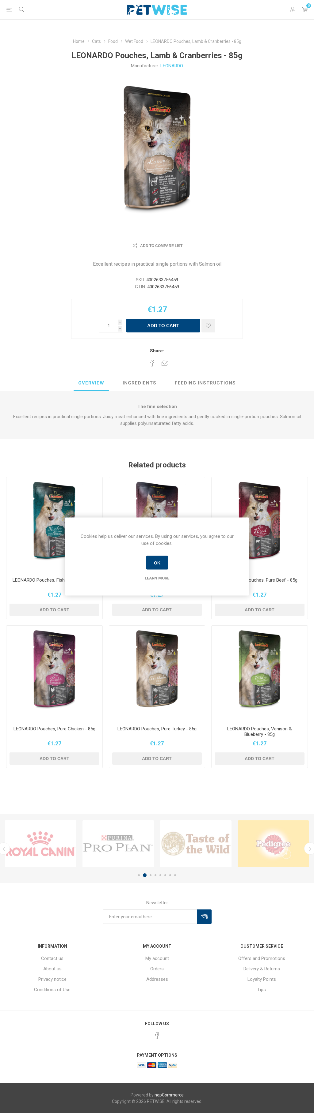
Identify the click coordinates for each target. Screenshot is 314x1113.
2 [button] (144, 875)
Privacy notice (52, 979)
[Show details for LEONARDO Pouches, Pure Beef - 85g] (260, 525)
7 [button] (170, 875)
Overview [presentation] (91, 383)
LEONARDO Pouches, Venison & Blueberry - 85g (259, 731)
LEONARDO (171, 66)
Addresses (157, 979)
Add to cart (163, 325)
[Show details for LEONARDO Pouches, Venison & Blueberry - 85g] (260, 673)
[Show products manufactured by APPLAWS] (118, 844)
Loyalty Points (261, 979)
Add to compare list (161, 246)
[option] (40, 844)
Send (204, 916)
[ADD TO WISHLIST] (208, 325)
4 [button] (155, 875)
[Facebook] (157, 1035)
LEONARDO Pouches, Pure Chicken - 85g (54, 729)
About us (52, 969)
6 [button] (165, 875)
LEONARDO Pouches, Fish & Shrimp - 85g (54, 580)
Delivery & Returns (261, 969)
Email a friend (165, 363)
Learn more (157, 578)
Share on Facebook (152, 363)
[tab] (91, 383)
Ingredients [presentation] (139, 383)
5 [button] (160, 875)
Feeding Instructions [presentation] (205, 383)
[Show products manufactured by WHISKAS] (273, 844)
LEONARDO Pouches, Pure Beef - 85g (259, 580)
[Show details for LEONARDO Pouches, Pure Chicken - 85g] (54, 673)
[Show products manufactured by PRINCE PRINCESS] (40, 844)
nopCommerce (169, 1094)
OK (157, 562)
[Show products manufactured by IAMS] (196, 844)
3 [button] (149, 875)
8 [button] (175, 875)
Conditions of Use (52, 989)
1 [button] (139, 875)
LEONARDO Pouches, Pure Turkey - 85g (157, 729)
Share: (157, 351)
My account (157, 958)
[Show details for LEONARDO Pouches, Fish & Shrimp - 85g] (54, 525)
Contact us (52, 958)
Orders (157, 969)
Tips (261, 989)
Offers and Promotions (261, 958)
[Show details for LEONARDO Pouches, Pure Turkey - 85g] (157, 673)
